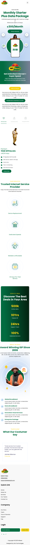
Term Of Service (5, 514)
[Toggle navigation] (27, 3)
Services (3, 494)
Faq (2, 519)
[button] (26, 34)
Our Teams (4, 497)
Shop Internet (15, 31)
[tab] (4, 120)
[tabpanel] (15, 150)
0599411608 (4, 478)
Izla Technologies (19, 543)
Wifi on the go (15, 88)
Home (2, 490)
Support (3, 517)
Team (2, 512)
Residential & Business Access (15, 100)
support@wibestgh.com (8, 480)
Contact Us (4, 499)
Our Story (3, 510)
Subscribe (6, 171)
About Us (3, 492)
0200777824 (4, 476)
